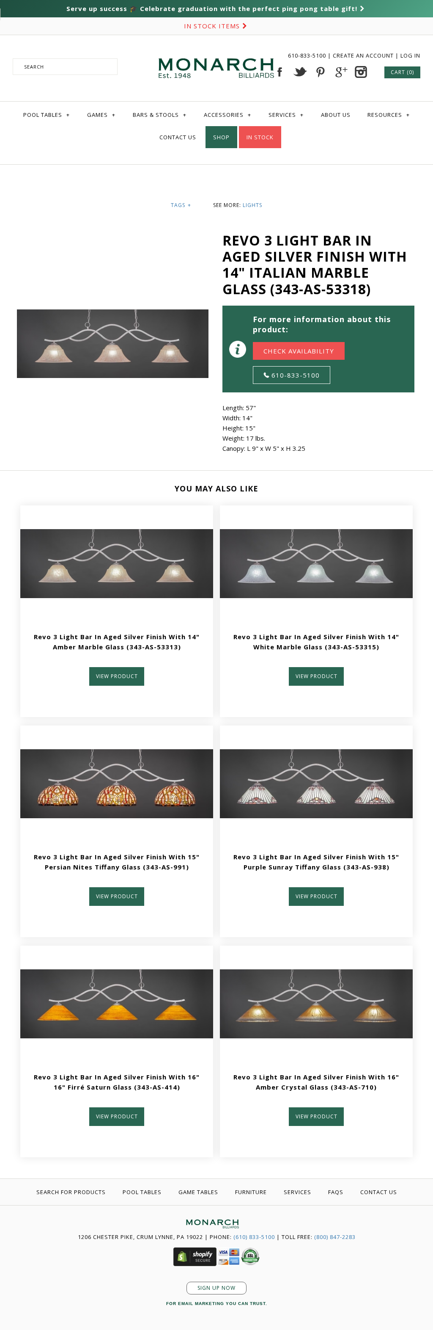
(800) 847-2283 (335, 1237)
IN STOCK (260, 137)
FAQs (335, 1192)
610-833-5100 (308, 55)
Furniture (251, 1192)
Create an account (363, 55)
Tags (181, 205)
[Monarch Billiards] (216, 48)
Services (286, 115)
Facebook (279, 72)
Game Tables (198, 1192)
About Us (336, 115)
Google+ (340, 72)
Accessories (227, 115)
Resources (388, 115)
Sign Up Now (216, 1287)
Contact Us (177, 137)
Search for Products (71, 1192)
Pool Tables (46, 115)
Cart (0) (402, 72)
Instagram (360, 72)
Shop (221, 137)
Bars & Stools (159, 115)
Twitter (299, 72)
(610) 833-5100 (254, 1237)
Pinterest (320, 72)
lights (252, 205)
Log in (410, 55)
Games (101, 115)
